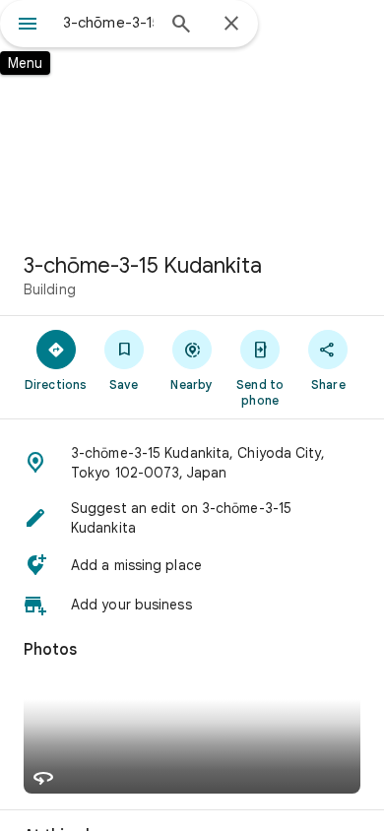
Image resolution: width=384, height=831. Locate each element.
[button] (192, 462)
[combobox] (108, 22)
